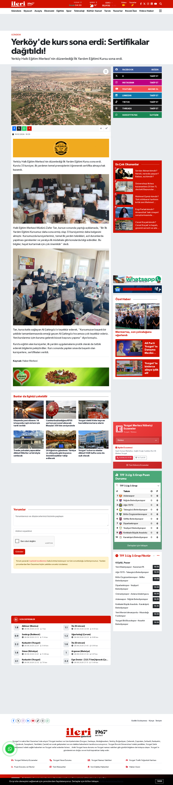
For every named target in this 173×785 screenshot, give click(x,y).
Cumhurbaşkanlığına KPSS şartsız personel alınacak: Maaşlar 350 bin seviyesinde (60, 423)
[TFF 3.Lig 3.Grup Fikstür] (158, 556)
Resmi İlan (131, 11)
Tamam (159, 781)
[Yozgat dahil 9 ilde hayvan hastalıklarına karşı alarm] (93, 409)
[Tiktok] (38, 721)
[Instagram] (23, 721)
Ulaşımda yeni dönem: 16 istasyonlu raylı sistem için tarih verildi (27, 423)
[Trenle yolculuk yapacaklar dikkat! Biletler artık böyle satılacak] (29, 439)
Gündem (16, 11)
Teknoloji (79, 11)
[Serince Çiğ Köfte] (61, 376)
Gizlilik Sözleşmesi (139, 721)
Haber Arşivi (134, 767)
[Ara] (160, 4)
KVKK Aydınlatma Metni (111, 781)
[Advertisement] (86, 22)
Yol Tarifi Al (141, 458)
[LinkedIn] (28, 721)
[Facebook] (13, 721)
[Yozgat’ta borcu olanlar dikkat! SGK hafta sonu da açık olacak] (93, 439)
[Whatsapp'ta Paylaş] (24, 128)
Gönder (19, 552)
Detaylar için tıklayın (137, 545)
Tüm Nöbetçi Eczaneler (139, 465)
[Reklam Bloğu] (137, 279)
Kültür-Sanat (94, 11)
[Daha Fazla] (29, 128)
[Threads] (42, 721)
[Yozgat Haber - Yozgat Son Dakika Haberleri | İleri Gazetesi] (22, 4)
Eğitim (60, 11)
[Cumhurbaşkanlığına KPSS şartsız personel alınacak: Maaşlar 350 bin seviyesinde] (61, 409)
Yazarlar (118, 11)
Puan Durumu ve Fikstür (24, 767)
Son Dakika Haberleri (100, 767)
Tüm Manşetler (59, 767)
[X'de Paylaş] (19, 128)
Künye (151, 721)
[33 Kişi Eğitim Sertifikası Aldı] (61, 198)
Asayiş (38, 11)
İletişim (159, 721)
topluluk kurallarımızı (38, 561)
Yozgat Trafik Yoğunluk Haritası (142, 760)
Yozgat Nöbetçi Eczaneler (26, 760)
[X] (18, 721)
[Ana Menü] (160, 11)
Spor (69, 11)
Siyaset (28, 11)
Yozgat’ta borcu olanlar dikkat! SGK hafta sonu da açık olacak (91, 453)
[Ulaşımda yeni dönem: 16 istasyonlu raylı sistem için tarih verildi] (29, 409)
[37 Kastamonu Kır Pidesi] (61, 147)
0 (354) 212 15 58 (125, 458)
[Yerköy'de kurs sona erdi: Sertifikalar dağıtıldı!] (61, 96)
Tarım (107, 11)
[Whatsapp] (47, 721)
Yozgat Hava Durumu (62, 760)
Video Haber (146, 11)
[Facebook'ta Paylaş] (14, 128)
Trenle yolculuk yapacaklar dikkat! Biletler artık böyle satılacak (27, 453)
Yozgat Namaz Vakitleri (101, 760)
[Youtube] (33, 721)
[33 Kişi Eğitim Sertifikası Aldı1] (61, 286)
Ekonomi (49, 11)
